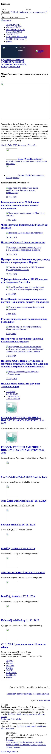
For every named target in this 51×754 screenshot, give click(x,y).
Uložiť (4, 751)
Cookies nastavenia (41, 694)
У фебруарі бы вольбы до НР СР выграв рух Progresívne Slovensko (24, 280)
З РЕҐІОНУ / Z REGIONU (12, 62)
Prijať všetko (16, 719)
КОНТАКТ (16, 39)
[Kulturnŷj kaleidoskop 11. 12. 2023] (25, 610)
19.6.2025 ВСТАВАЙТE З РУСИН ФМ (23, 572)
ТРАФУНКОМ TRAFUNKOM (13, 397)
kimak (3, 145)
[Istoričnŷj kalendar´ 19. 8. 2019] (25, 539)
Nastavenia (6, 719)
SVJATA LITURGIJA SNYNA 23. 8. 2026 (24, 476)
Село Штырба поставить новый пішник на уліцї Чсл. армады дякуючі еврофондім (25, 300)
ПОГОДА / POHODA (10, 67)
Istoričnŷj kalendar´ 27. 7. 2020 (18, 596)
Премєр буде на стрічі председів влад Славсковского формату (22, 340)
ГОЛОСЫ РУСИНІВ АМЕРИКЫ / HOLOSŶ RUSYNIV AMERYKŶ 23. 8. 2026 (22, 420)
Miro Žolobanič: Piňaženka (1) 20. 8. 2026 (24, 500)
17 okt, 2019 (12, 145)
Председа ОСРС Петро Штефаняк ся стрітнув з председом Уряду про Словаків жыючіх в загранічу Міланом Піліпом (24, 363)
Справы (14, 27)
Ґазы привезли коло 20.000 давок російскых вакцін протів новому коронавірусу (20, 205)
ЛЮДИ (12, 34)
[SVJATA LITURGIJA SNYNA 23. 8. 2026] (25, 467)
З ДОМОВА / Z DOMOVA (12, 59)
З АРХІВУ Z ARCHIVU (12, 392)
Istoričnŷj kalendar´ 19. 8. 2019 (18, 548)
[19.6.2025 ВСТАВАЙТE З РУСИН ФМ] (25, 563)
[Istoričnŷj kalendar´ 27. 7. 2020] (25, 587)
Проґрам (15, 29)
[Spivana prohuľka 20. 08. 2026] (25, 515)
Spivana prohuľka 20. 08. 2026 (18, 524)
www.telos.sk (44, 700)
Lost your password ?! (38, 12)
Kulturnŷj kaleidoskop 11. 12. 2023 (20, 620)
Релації (14, 32)
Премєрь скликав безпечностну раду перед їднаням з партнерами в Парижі (25, 261)
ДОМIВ (13, 25)
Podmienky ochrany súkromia (19, 694)
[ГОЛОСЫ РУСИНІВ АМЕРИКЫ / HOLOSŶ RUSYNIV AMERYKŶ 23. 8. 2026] (25, 408)
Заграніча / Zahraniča (27, 145)
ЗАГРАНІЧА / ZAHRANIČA (13, 64)
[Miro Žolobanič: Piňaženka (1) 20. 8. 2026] (25, 491)
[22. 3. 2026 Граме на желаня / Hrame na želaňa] (25, 634)
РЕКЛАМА (16, 37)
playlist (9, 41)
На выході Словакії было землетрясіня (23, 242)
